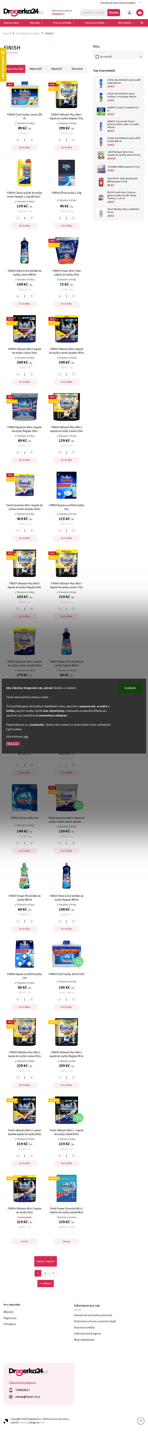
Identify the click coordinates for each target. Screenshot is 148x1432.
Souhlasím (130, 688)
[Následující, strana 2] (45, 1273)
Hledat (113, 12)
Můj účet (9, 1312)
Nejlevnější (36, 69)
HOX (42, 1422)
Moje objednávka (84, 1340)
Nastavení (13, 744)
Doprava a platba (84, 1327)
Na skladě (121, 57)
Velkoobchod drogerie (87, 1334)
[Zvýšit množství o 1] (31, 140)
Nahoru (47, 1283)
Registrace (10, 1318)
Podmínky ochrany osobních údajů (95, 1321)
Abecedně (77, 69)
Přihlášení (10, 1324)
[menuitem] (14, 23)
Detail (24, 1241)
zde (26, 737)
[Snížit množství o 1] (17, 140)
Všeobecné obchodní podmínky (118, 3)
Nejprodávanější (14, 69)
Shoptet (23, 1422)
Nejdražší (56, 69)
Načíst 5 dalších (45, 1261)
